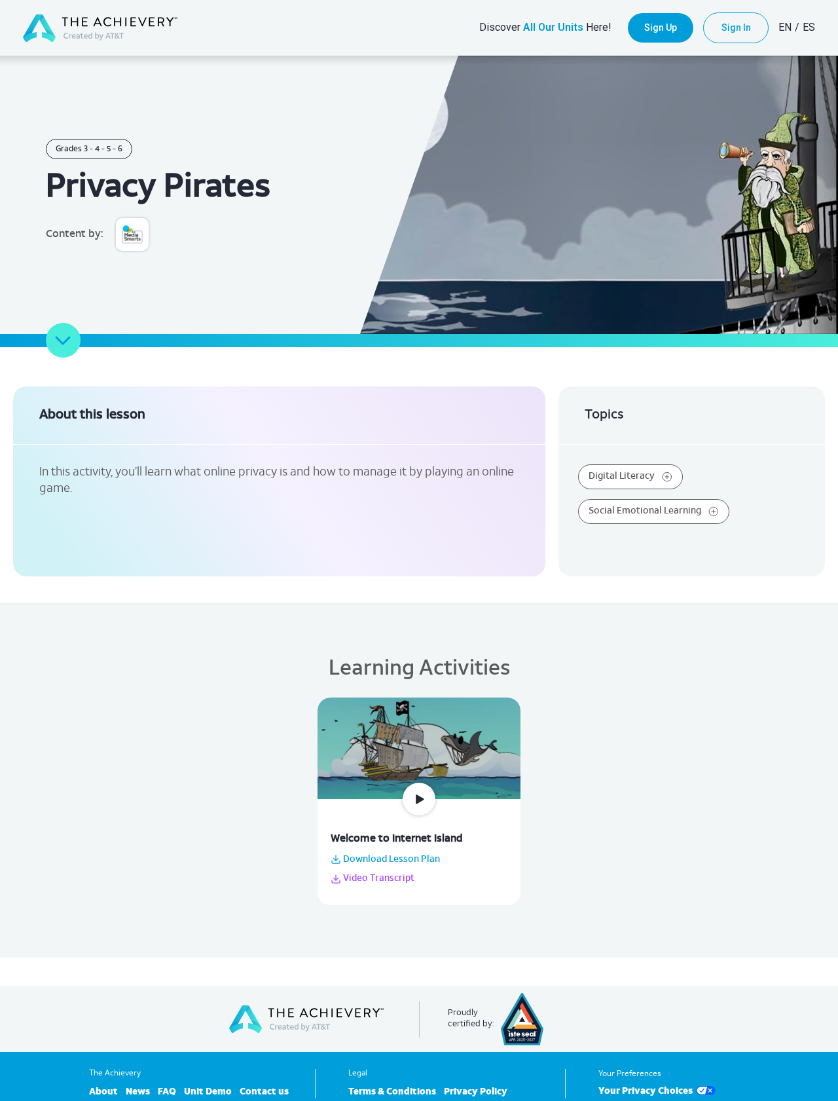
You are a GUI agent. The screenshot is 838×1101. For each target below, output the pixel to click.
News (138, 1092)
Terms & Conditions (392, 1092)
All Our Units (553, 27)
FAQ (167, 1092)
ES (809, 27)
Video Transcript (377, 879)
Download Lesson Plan (390, 860)
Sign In (736, 27)
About (103, 1092)
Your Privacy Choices (645, 1091)
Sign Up (660, 27)
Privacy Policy (475, 1092)
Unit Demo (208, 1092)
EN (785, 27)
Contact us (264, 1092)
